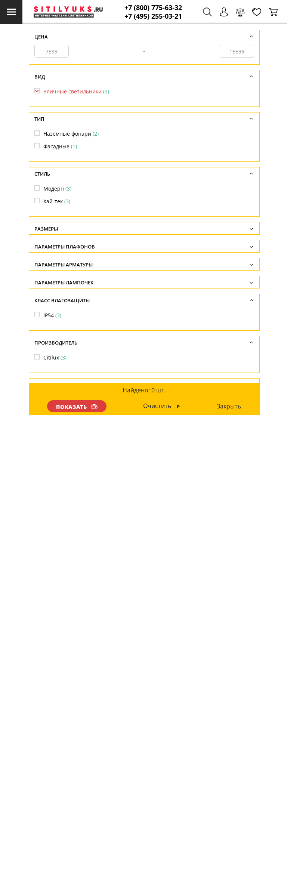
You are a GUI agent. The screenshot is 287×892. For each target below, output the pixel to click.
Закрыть (229, 406)
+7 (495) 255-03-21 (153, 16)
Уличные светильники (76, 91)
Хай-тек (56, 201)
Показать (71, 406)
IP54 (52, 315)
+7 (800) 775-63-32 (153, 7)
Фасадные (60, 146)
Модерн (57, 188)
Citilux (55, 357)
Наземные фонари (71, 133)
